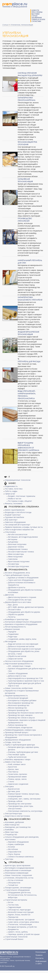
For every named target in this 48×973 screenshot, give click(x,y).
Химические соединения (18, 784)
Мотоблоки (13, 849)
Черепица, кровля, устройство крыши (24, 934)
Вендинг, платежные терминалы (21, 496)
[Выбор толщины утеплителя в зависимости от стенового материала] (10, 456)
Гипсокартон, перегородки (19, 909)
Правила (39, 955)
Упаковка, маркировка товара (17, 759)
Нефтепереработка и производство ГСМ (25, 678)
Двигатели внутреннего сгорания (22, 597)
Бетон (10, 902)
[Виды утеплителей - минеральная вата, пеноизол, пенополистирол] (10, 414)
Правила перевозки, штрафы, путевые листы (24, 527)
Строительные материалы (16, 900)
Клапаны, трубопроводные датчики (23, 752)
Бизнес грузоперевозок (15, 510)
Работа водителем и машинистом (19, 529)
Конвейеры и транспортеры (16, 619)
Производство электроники (19, 803)
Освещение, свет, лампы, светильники (24, 799)
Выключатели (14, 789)
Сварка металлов (15, 658)
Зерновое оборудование (18, 842)
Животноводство (12, 824)
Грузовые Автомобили (14, 517)
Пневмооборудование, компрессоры (20, 730)
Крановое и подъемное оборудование (21, 624)
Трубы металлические (17, 757)
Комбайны (9, 829)
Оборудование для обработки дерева (24, 612)
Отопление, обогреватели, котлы (19, 878)
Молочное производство (18, 705)
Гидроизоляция (14, 907)
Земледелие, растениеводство (18, 827)
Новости (35, 10)
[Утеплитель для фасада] (10, 375)
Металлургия (10, 641)
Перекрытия (13, 917)
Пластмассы (13, 772)
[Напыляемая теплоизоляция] (10, 197)
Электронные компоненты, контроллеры (25, 811)
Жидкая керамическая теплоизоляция (28, 333)
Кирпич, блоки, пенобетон (19, 914)
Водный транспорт (13, 515)
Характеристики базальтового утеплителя (30, 298)
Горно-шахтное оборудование (21, 580)
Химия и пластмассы (13, 762)
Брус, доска (13, 604)
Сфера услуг (10, 493)
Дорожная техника (16, 547)
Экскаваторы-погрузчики (18, 566)
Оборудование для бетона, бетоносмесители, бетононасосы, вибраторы (22, 895)
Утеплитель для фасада (29, 361)
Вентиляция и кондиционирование (19, 868)
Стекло (11, 781)
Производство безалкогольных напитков (25, 713)
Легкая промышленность (15, 627)
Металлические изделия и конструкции (24, 649)
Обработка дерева (16, 614)
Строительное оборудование (17, 890)
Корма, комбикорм (16, 844)
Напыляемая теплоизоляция (25, 180)
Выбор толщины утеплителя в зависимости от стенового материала (28, 446)
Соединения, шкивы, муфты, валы (22, 639)
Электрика (9, 786)
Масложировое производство (20, 703)
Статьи (34, 16)
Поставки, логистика (13, 489)
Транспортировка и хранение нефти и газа (26, 681)
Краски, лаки (13, 769)
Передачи (12, 631)
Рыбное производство (17, 725)
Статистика (36, 21)
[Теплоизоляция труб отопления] (10, 159)
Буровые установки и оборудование (23, 577)
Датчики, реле (14, 791)
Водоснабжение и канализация (18, 870)
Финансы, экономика (13, 503)
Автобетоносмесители (17, 534)
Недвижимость (11, 486)
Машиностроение (12, 629)
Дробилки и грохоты (16, 587)
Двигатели (9, 595)
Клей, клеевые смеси (16, 764)
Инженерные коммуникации (16, 873)
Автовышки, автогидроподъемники (23, 537)
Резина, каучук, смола (17, 779)
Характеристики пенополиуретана (26, 98)
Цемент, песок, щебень (18, 932)
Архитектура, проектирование (17, 865)
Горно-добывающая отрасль (17, 575)
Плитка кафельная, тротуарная (21, 919)
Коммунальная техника (18, 549)
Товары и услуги (38, 19)
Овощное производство (18, 710)
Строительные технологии (16, 937)
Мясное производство (17, 708)
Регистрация (41, 952)
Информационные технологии (17, 480)
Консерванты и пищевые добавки (22, 700)
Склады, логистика (13, 742)
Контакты (39, 958)
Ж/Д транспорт (11, 520)
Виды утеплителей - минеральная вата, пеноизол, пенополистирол (27, 395)
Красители (12, 767)
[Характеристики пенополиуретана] (10, 118)
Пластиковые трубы (16, 754)
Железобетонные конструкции (21, 912)
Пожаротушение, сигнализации (18, 887)
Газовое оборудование (18, 673)
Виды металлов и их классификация (23, 644)
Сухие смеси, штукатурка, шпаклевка (23, 922)
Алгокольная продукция (18, 698)
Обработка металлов (17, 656)
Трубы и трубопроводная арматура (20, 744)
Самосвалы (12, 559)
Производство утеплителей (25, 219)
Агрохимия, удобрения (14, 822)
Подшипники (13, 634)
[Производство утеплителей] (10, 237)
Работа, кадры (11, 491)
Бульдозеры (13, 542)
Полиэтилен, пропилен (17, 774)
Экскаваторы (13, 564)
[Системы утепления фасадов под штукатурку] (10, 84)
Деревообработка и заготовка (18, 602)
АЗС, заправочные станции (19, 666)
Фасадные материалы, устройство (22, 927)
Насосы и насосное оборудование (19, 661)
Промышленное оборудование (18, 740)
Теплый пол (13, 885)
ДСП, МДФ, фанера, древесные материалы (26, 607)
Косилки (11, 847)
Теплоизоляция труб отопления (27, 143)
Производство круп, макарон (20, 715)
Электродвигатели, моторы (19, 599)
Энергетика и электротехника (17, 816)
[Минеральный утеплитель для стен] (10, 277)
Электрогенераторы (13, 813)
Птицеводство (11, 834)
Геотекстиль (13, 905)
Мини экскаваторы (16, 554)
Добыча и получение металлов (21, 646)
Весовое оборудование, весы (17, 572)
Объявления (37, 18)
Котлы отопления (15, 880)
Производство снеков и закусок (21, 717)
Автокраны (12, 539)
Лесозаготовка (14, 609)
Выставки (36, 14)
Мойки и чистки (14, 498)
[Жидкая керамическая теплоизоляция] (10, 345)
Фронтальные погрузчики (18, 561)
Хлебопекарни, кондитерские (20, 727)
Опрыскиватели (14, 851)
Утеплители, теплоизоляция (22, 25)
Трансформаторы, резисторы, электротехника (20, 807)
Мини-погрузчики (15, 556)
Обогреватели (14, 882)
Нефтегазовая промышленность (18, 663)
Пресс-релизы (37, 12)
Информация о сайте (41, 961)
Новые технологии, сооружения (18, 875)
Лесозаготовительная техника (21, 551)
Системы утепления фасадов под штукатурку (30, 74)
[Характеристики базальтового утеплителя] (10, 313)
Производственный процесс (16, 732)
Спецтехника (10, 532)
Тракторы (9, 859)
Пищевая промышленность (16, 695)
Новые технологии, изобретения (19, 688)
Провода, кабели (15, 801)
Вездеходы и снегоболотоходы (18, 512)
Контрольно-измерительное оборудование (23, 622)
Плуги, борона (14, 854)
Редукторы (12, 636)
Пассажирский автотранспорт (17, 524)
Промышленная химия (17, 776)
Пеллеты (11, 617)
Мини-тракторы (11, 832)
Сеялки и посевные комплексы (21, 856)
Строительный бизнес (14, 939)
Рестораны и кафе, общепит (20, 501)
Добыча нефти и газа (17, 676)
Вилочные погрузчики (17, 544)
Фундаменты (13, 929)
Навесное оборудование (15, 522)
